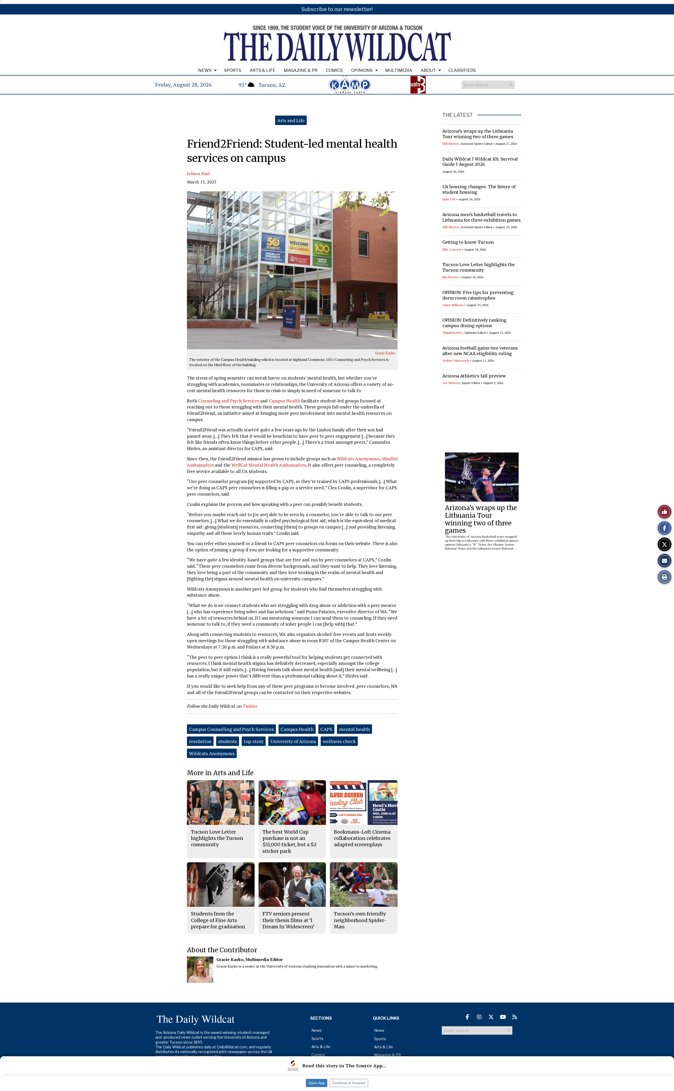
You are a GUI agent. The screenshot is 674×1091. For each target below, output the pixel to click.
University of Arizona (293, 741)
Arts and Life (291, 120)
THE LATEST (457, 115)
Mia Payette (450, 277)
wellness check (339, 741)
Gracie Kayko (385, 353)
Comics (334, 70)
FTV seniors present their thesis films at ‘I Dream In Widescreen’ (288, 920)
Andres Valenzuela (455, 360)
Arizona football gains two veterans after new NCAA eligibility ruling (480, 350)
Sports (232, 70)
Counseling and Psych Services (228, 401)
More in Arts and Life (220, 773)
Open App (316, 1083)
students (227, 741)
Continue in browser (349, 1083)
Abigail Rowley (452, 333)
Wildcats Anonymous (358, 459)
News (204, 70)
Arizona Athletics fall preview (474, 375)
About (428, 70)
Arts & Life (262, 70)
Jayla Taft (448, 199)
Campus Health (284, 401)
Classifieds (462, 70)
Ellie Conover (451, 249)
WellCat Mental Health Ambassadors (268, 465)
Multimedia (398, 70)
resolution (200, 741)
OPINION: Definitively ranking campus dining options (474, 322)
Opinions (362, 70)
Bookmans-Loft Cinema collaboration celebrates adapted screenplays (362, 838)
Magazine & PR (301, 70)
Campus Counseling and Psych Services (231, 729)
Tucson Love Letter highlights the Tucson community (478, 267)
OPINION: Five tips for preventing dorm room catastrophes (477, 295)
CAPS (326, 729)
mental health (354, 729)
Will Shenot (450, 144)
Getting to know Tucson (468, 242)
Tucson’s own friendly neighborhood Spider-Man (360, 920)
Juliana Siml (198, 173)
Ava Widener (451, 383)
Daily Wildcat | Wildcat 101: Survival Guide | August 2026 (480, 161)
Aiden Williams (453, 305)
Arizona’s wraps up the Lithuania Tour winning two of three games (477, 133)
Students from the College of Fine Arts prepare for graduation (218, 920)
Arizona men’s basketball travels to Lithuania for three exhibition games (481, 217)
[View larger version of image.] (292, 270)
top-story (254, 741)
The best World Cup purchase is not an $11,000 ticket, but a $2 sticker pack (289, 841)
